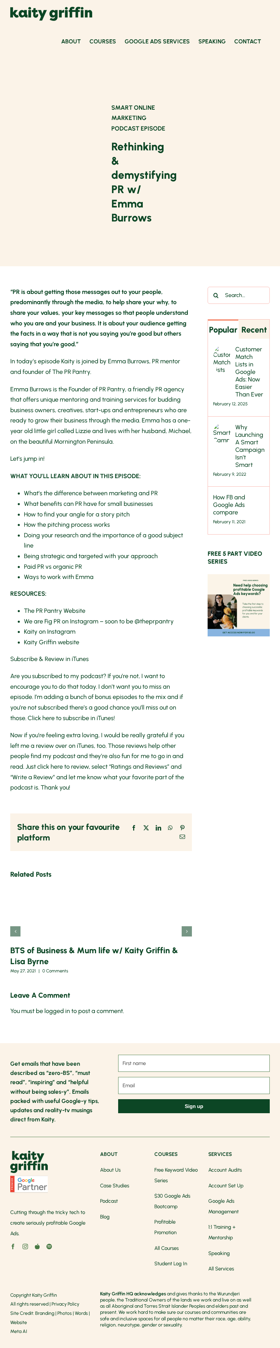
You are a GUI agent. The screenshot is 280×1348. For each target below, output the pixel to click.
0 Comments (55, 970)
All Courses (166, 1248)
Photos (64, 1313)
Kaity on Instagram (49, 631)
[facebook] (13, 1246)
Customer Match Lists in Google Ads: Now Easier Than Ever (249, 372)
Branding (44, 1313)
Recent (254, 330)
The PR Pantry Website (54, 611)
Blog (105, 1217)
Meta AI (18, 1331)
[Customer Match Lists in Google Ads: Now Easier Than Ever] (222, 350)
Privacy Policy (65, 1304)
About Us (110, 1170)
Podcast (109, 1201)
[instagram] (25, 1246)
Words (81, 1313)
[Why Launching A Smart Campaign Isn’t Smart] (222, 428)
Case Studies (114, 1186)
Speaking (219, 1253)
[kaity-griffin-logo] (29, 1154)
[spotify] (49, 1246)
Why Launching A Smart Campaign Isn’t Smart (249, 446)
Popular (223, 330)
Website (18, 1322)
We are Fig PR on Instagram (61, 621)
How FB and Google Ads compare (229, 505)
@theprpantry (154, 621)
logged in (57, 1011)
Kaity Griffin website (51, 642)
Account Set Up (225, 1186)
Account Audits (225, 1170)
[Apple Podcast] (37, 1246)
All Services (221, 1269)
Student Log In (170, 1264)
